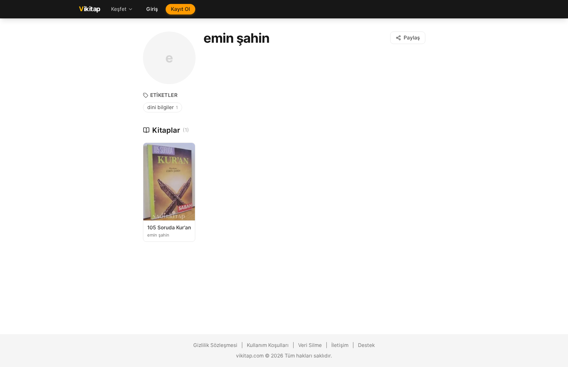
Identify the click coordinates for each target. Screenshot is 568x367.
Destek (366, 345)
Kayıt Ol (180, 9)
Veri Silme (310, 345)
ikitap (90, 9)
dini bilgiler (162, 107)
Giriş (152, 9)
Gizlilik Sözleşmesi (215, 345)
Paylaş (412, 37)
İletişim (339, 345)
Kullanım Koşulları (268, 345)
